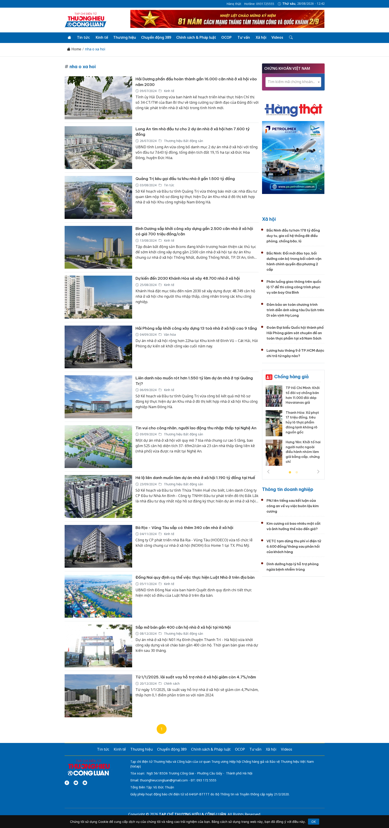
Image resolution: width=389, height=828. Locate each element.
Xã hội (261, 37)
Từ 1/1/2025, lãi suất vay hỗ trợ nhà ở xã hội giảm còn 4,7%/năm (196, 677)
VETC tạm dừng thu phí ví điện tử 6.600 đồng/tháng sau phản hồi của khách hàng (294, 546)
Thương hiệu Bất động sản (183, 141)
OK (313, 822)
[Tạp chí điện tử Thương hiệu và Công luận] (89, 767)
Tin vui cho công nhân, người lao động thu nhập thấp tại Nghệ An (196, 427)
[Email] (85, 783)
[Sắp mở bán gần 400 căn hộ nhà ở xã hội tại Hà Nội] (98, 646)
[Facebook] (67, 783)
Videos (277, 37)
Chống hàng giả (291, 376)
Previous (268, 471)
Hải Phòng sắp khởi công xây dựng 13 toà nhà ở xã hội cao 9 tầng (196, 328)
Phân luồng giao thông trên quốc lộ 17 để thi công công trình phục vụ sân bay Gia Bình (294, 287)
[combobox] (293, 82)
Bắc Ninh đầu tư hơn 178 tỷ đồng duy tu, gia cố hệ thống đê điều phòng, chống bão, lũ (293, 235)
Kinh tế (102, 37)
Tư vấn (243, 37)
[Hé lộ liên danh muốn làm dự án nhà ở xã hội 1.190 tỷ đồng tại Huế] (98, 496)
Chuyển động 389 (156, 37)
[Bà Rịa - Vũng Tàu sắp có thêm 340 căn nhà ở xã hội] (98, 546)
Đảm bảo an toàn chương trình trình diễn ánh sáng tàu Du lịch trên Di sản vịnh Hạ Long (295, 309)
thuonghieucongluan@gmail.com (164, 780)
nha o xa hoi (95, 49)
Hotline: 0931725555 (259, 3)
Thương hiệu (124, 37)
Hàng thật (233, 3)
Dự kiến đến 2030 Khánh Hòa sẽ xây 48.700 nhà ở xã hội (188, 278)
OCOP (226, 37)
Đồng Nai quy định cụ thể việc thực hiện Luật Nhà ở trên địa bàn (195, 577)
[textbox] (293, 82)
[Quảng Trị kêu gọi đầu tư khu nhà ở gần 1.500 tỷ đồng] (98, 197)
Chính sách (171, 683)
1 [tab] (290, 472)
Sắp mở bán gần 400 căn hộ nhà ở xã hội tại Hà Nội (183, 627)
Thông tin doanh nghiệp (287, 489)
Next (318, 471)
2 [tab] (296, 472)
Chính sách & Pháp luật (196, 37)
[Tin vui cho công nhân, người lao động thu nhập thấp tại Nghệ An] (98, 446)
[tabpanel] (293, 427)
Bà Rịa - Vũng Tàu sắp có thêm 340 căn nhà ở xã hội (184, 527)
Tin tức (83, 37)
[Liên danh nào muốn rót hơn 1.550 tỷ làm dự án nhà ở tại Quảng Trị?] (98, 396)
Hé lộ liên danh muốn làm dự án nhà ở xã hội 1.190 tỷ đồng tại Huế (195, 477)
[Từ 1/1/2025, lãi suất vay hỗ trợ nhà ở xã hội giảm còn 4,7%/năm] (98, 695)
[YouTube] (76, 783)
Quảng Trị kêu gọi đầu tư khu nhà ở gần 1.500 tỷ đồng (185, 178)
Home (75, 49)
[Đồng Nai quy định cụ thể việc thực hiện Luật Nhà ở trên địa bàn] (98, 596)
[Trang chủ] (69, 37)
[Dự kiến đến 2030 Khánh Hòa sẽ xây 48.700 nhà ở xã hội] (98, 297)
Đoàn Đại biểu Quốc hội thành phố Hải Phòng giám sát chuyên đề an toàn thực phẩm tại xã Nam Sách (295, 332)
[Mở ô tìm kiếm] (290, 37)
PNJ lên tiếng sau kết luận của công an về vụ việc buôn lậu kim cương (293, 505)
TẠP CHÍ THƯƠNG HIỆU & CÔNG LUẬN (192, 814)
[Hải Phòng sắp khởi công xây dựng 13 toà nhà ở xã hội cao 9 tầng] (98, 347)
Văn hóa (169, 334)
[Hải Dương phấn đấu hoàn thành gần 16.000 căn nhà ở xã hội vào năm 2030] (98, 97)
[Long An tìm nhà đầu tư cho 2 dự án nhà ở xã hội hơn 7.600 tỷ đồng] (98, 147)
